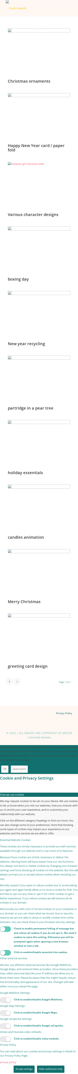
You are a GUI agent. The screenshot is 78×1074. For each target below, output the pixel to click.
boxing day (18, 279)
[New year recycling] (39, 294)
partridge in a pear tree (30, 408)
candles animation (26, 537)
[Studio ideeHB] (32, 8)
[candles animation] (39, 487)
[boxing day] (39, 229)
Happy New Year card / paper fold (36, 148)
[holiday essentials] (39, 423)
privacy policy (8, 1062)
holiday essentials (25, 472)
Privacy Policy (64, 713)
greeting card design (28, 666)
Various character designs (33, 214)
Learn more (19, 769)
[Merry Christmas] (39, 552)
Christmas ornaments (29, 81)
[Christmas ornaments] (39, 31)
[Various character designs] (39, 164)
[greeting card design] (39, 616)
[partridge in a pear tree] (39, 358)
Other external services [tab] (13, 958)
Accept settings (24, 1069)
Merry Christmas (24, 601)
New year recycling (26, 343)
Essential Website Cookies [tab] (15, 840)
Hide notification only (50, 1069)
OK (4, 769)
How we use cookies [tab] (12, 794)
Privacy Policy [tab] (8, 1045)
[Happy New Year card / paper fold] (39, 96)
